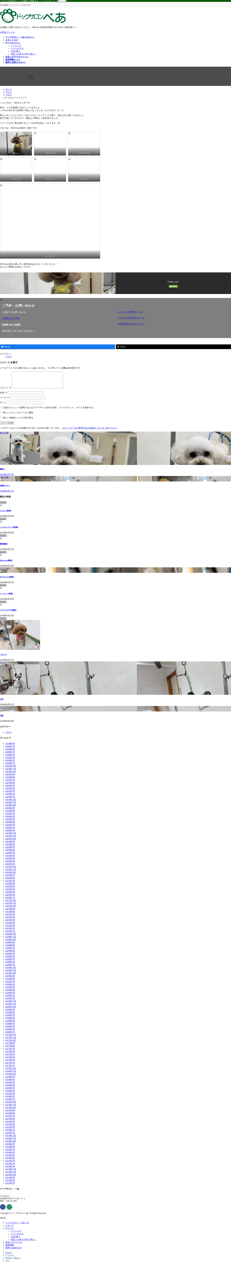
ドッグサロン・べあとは (17, 1222)
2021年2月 (10, 928)
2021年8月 (10, 911)
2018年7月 (10, 1015)
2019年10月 (10, 973)
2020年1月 (10, 965)
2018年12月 (10, 1001)
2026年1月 (10, 763)
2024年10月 (10, 805)
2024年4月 (10, 822)
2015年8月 (10, 1113)
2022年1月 (10, 897)
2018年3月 (10, 1026)
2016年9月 (10, 1077)
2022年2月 (10, 895)
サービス (9, 1228)
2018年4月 (10, 1023)
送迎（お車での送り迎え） (23, 54)
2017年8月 (10, 1046)
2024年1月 (10, 830)
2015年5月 (10, 1121)
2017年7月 (10, 1049)
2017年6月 (10, 1051)
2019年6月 (10, 984)
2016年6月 (10, 1085)
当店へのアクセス (13, 1242)
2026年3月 (10, 757)
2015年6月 (10, 1119)
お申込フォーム (7, 32)
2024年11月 (10, 802)
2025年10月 (10, 771)
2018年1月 (10, 1032)
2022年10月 (10, 872)
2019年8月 (10, 979)
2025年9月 (10, 774)
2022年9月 (10, 875)
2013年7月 (10, 1183)
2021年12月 (10, 900)
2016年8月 (10, 1079)
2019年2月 (10, 995)
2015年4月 (10, 1124)
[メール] (9, 1207)
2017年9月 (10, 1043)
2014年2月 (10, 1163)
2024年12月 (10, 799)
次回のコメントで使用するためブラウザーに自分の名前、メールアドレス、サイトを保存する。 (49, 407)
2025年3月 (10, 791)
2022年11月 (10, 869)
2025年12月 (10, 766)
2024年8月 (10, 811)
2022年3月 (10, 892)
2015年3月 (10, 1127)
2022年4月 (10, 889)
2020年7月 (10, 948)
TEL (7, 1260)
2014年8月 (10, 1147)
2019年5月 (10, 987)
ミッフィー (6, 594)
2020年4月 (10, 956)
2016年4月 (10, 1091)
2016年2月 (10, 1096)
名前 (3, 392)
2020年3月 (10, 959)
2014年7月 (10, 1149)
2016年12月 (10, 1068)
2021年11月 (10, 903)
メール (4, 397)
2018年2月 (10, 1029)
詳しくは (62, 1)
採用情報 (9, 1245)
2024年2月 (10, 827)
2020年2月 (10, 962)
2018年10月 (10, 1007)
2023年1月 (10, 864)
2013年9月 (10, 1177)
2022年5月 (10, 886)
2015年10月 (10, 1107)
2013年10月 (10, 1175)
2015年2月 (10, 1130)
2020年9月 (10, 942)
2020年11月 (10, 937)
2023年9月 (10, 841)
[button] (58, 318)
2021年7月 (10, 914)
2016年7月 (10, 1082)
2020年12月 (10, 934)
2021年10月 (10, 906)
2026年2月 (10, 760)
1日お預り (15, 51)
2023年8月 (10, 844)
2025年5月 (10, 785)
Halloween (6, 560)
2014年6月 (10, 1152)
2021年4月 (10, 923)
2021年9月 (10, 909)
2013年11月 (10, 1172)
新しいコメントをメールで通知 (18, 412)
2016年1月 (10, 1099)
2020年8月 (10, 945)
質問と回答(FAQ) (13, 1248)
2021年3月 (10, 925)
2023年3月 (10, 858)
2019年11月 (10, 970)
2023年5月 (10, 853)
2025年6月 (10, 783)
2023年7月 (10, 847)
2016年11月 (10, 1071)
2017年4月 (10, 1057)
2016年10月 (10, 1074)
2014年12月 (10, 1135)
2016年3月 (10, 1093)
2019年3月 (10, 993)
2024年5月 (10, 819)
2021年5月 (10, 920)
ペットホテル (17, 48)
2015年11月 (10, 1105)
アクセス (9, 1255)
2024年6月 (10, 816)
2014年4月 (10, 1158)
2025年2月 (10, 794)
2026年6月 (10, 749)
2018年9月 (10, 1009)
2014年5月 (10, 1155)
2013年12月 (10, 1169)
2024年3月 (10, 825)
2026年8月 (10, 743)
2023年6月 (10, 850)
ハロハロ (3, 654)
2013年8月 (10, 1180)
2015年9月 (10, 1110)
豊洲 (4, 544)
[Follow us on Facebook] (3, 1207)
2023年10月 (10, 839)
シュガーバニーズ (9, 527)
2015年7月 (10, 1116)
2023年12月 (10, 833)
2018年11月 (10, 1004)
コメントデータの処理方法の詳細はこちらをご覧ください (89, 428)
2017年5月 (10, 1054)
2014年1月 (10, 1166)
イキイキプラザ (8, 610)
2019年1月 (10, 998)
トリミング (16, 45)
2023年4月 (10, 855)
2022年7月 (10, 881)
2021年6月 (10, 917)
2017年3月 (10, 1060)
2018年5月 (10, 1021)
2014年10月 (10, 1141)
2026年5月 (10, 752)
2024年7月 (10, 813)
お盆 (1, 699)
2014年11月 (10, 1138)
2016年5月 (10, 1088)
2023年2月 (10, 861)
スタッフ (9, 1225)
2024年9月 (10, 808)
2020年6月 (10, 951)
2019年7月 (10, 981)
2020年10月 (10, 939)
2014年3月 (10, 1161)
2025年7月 (10, 780)
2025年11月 (10, 769)
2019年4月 (10, 990)
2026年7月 (10, 746)
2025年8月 (10, 777)
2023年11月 (10, 836)
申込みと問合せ (12, 1258)
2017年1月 (10, 1065)
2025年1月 (10, 797)
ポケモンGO (7, 577)
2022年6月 (10, 883)
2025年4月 (10, 788)
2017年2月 (10, 1063)
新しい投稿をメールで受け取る (18, 418)
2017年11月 (10, 1037)
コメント (5, 388)
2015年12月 (10, 1102)
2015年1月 (10, 1133)
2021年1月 (10, 931)
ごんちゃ (5, 511)
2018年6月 (10, 1018)
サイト (3, 402)
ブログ (8, 356)
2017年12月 (10, 1035)
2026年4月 (10, 755)
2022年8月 (10, 878)
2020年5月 (10, 953)
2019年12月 (10, 967)
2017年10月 (10, 1040)
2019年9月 (10, 976)
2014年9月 (10, 1144)
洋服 (1, 716)
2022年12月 (10, 867)
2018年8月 (10, 1012)
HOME (8, 1252)
